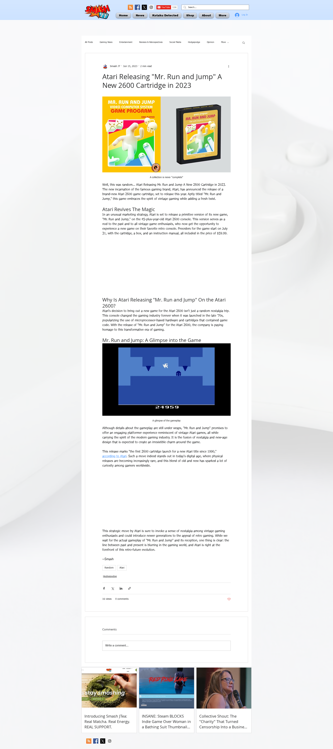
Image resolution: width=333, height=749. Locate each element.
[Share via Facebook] (104, 588)
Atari (121, 568)
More (223, 42)
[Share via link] (129, 588)
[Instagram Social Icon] (151, 7)
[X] (144, 7)
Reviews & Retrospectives (151, 42)
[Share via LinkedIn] (121, 588)
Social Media (175, 42)
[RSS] (130, 7)
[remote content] (166, 266)
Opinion (210, 42)
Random (109, 568)
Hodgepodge (194, 42)
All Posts (89, 42)
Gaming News (106, 42)
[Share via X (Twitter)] (112, 588)
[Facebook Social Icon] (137, 7)
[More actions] (229, 66)
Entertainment (125, 42)
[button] (243, 42)
